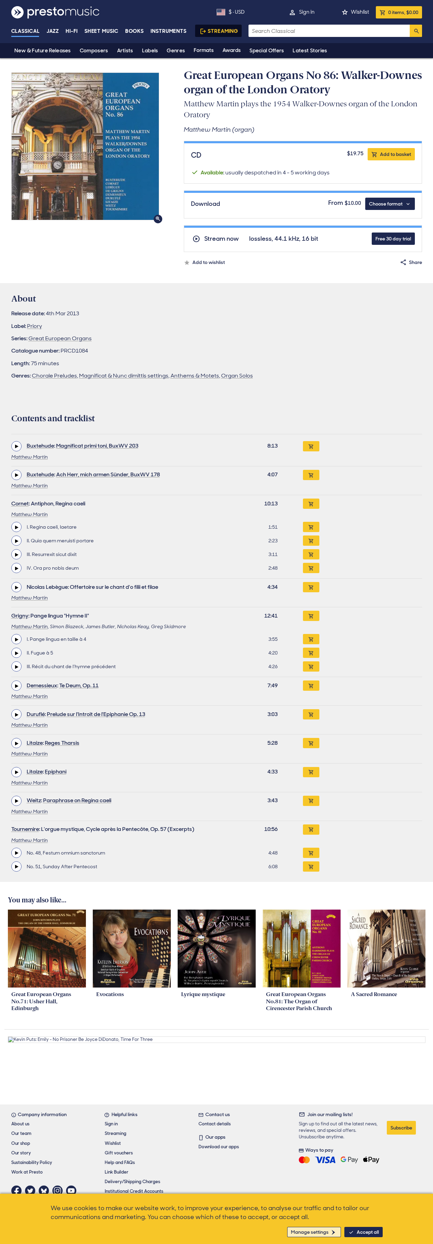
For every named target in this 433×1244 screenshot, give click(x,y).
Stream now (221, 239)
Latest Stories (310, 50)
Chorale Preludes (54, 375)
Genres (176, 50)
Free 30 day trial (393, 239)
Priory (34, 326)
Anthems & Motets (194, 375)
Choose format (386, 204)
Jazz (53, 31)
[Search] (416, 31)
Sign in (307, 12)
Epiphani (55, 771)
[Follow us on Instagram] (59, 1191)
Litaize (35, 742)
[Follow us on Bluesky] (45, 1191)
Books (134, 31)
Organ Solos (237, 375)
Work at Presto (27, 1172)
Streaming (223, 31)
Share (415, 262)
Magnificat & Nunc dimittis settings (123, 375)
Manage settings (310, 1232)
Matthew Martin (29, 457)
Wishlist (360, 12)
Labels (150, 50)
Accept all (368, 1232)
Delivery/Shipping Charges (132, 1182)
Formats (204, 50)
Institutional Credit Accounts (134, 1191)
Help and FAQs (120, 1162)
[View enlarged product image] (85, 146)
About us (20, 1124)
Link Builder (116, 1172)
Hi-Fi (72, 31)
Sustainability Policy (31, 1162)
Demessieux (42, 685)
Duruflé (36, 714)
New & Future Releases (42, 50)
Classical (25, 31)
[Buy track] (311, 527)
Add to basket (395, 154)
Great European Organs (60, 338)
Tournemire (25, 829)
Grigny (19, 615)
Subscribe (401, 1128)
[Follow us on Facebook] (18, 1191)
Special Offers (267, 50)
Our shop (20, 1143)
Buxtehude (40, 445)
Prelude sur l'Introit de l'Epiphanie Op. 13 (96, 714)
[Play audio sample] (16, 446)
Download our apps (219, 1147)
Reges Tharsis (62, 742)
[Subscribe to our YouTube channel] (73, 1191)
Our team (21, 1133)
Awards (231, 50)
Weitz (34, 800)
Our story (21, 1153)
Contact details (215, 1124)
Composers (94, 50)
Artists (125, 50)
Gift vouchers (119, 1153)
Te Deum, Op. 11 (79, 685)
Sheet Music (101, 31)
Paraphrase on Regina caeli (77, 800)
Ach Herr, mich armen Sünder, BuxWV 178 (108, 474)
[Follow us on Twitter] (32, 1191)
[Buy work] (311, 446)
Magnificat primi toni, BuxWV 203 (97, 445)
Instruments (169, 31)
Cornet (20, 503)
